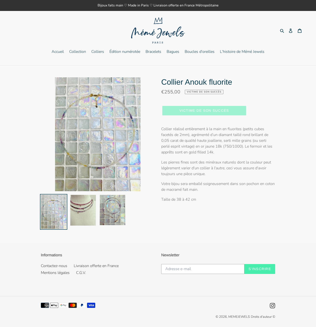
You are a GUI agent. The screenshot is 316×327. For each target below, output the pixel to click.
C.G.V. (81, 272)
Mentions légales (55, 272)
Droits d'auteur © (263, 317)
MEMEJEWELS (239, 317)
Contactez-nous (54, 265)
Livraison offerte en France (96, 265)
